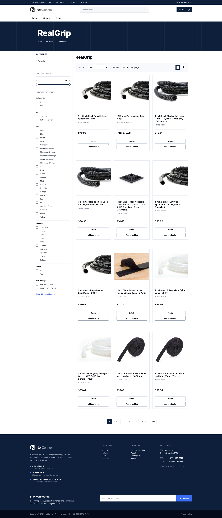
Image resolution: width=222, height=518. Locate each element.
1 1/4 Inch (44, 227)
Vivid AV (105, 450)
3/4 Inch (43, 249)
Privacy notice (186, 514)
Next (144, 422)
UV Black (43, 210)
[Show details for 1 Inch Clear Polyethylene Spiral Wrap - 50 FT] (170, 266)
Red (41, 199)
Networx (105, 453)
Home (40, 41)
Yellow (42, 217)
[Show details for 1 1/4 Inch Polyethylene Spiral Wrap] (131, 92)
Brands (35, 18)
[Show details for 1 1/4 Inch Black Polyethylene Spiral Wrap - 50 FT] (93, 92)
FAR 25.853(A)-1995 (48, 284)
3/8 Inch (43, 253)
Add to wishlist (93, 147)
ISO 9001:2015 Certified (82, 514)
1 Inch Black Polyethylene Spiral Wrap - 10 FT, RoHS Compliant (167, 204)
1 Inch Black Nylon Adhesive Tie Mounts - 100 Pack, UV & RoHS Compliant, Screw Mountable (131, 205)
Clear (42, 141)
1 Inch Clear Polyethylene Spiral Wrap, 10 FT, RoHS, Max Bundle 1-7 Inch (93, 376)
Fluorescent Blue (47, 148)
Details (93, 141)
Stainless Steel (46, 206)
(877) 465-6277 (176, 458)
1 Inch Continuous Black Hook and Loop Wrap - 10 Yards (131, 374)
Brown (42, 137)
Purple (42, 195)
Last (153, 422)
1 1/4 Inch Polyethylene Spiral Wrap (131, 117)
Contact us (60, 18)
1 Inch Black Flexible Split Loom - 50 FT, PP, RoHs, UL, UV (93, 203)
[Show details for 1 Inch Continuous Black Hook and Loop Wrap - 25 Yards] (170, 349)
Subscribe (184, 498)
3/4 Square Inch (46, 120)
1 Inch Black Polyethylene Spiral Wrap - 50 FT (90, 291)
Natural (43, 184)
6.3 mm (43, 260)
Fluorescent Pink (47, 159)
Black (42, 130)
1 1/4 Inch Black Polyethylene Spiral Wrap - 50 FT (92, 117)
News (133, 458)
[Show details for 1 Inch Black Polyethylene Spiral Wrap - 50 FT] (93, 266)
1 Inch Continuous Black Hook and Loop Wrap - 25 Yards (169, 374)
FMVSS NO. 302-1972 (49, 288)
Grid (177, 67)
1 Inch (42, 231)
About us (47, 18)
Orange (43, 192)
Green (42, 174)
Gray (42, 170)
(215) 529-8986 (176, 461)
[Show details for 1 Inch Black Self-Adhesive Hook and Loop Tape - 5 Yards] (131, 266)
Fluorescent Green (47, 152)
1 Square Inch (45, 116)
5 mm (42, 256)
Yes (41, 106)
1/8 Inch (43, 242)
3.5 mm (43, 246)
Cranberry (44, 145)
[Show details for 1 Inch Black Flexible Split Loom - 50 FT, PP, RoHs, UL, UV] (93, 178)
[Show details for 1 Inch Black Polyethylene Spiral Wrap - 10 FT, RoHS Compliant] (170, 178)
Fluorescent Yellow (48, 163)
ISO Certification (138, 450)
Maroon (43, 177)
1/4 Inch (43, 238)
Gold (42, 166)
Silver (42, 203)
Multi (42, 181)
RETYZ (105, 456)
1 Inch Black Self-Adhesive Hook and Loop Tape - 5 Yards (131, 291)
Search (146, 9)
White (42, 213)
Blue (42, 134)
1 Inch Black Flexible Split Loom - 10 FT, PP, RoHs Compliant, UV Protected (170, 119)
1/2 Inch (43, 235)
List (183, 67)
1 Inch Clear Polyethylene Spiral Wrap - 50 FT (170, 291)
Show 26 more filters (44, 294)
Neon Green (45, 188)
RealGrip (105, 458)
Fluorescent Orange (48, 156)
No (41, 102)
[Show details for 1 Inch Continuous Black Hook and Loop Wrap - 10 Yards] (131, 349)
